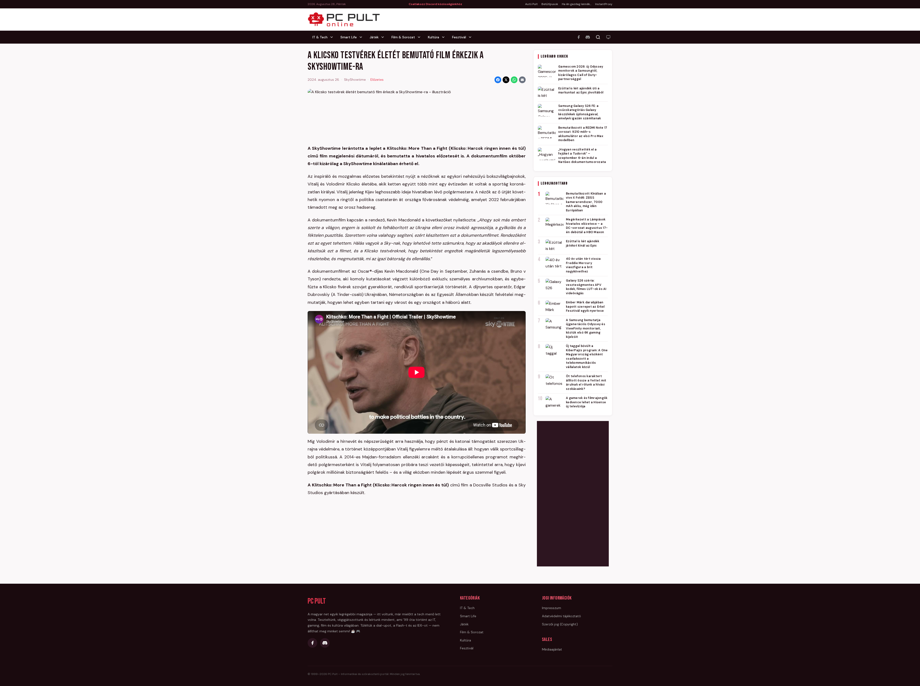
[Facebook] (579, 37)
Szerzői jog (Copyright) (560, 624)
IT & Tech (320, 37)
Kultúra (433, 37)
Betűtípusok (549, 4)
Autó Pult (531, 4)
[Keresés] (598, 37)
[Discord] (588, 37)
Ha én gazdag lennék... (576, 4)
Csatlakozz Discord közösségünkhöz (435, 4)
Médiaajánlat (552, 649)
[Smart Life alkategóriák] (362, 37)
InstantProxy (603, 4)
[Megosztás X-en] (506, 79)
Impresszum (551, 608)
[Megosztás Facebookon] (497, 79)
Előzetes (377, 79)
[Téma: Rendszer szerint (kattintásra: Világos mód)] (608, 37)
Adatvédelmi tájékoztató (561, 616)
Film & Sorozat (403, 37)
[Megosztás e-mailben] (522, 79)
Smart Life (348, 37)
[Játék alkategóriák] (384, 37)
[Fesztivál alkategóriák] (471, 37)
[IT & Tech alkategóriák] (333, 37)
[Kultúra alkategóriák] (444, 37)
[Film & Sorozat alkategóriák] (420, 37)
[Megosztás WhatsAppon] (514, 79)
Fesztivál (459, 37)
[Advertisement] (573, 493)
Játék (374, 37)
